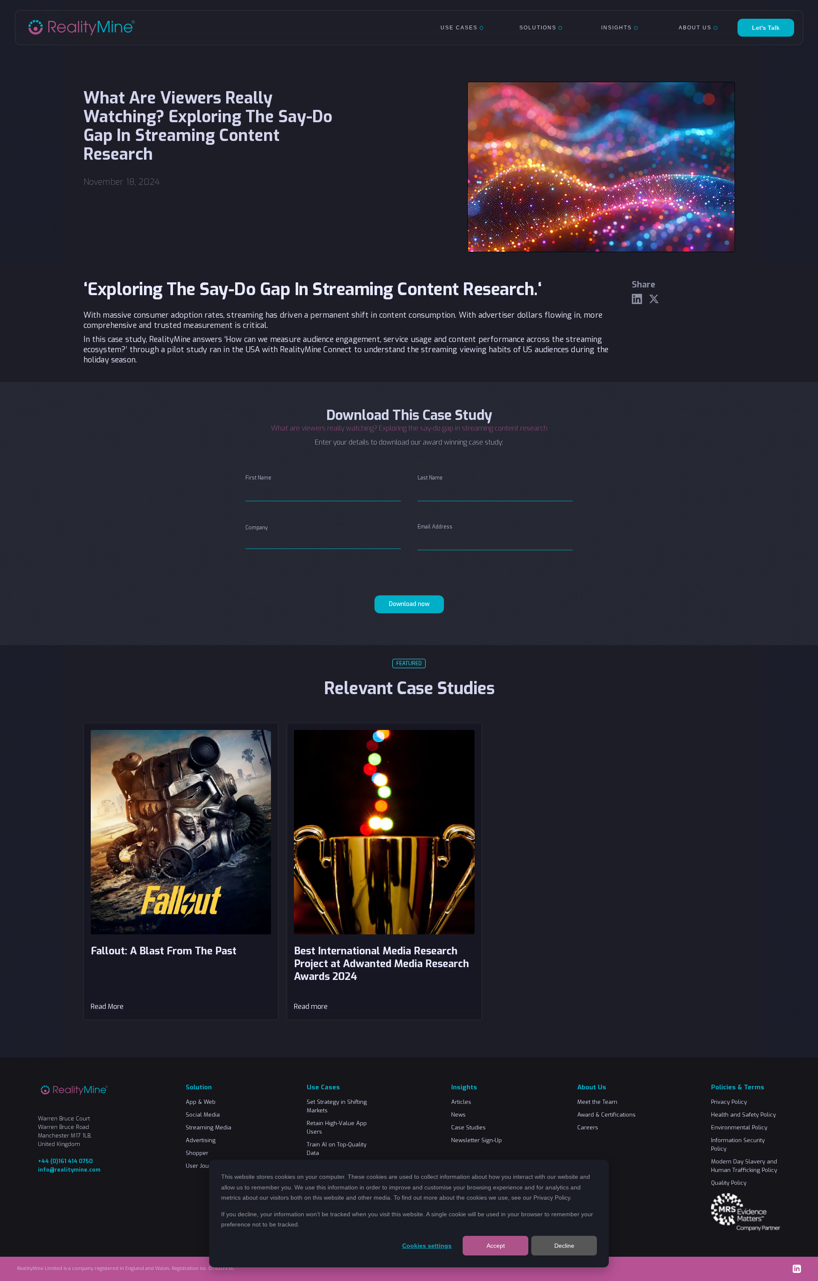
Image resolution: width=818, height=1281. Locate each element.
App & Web (201, 1102)
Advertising (201, 1140)
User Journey (203, 1165)
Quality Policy (728, 1182)
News (458, 1114)
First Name (258, 477)
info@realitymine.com (69, 1169)
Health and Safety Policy (743, 1114)
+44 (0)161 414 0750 (65, 1161)
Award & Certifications (606, 1114)
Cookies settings (427, 1245)
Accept (496, 1245)
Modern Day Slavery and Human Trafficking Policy (744, 1166)
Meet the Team (597, 1102)
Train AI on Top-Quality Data (336, 1149)
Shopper (197, 1153)
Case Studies (468, 1127)
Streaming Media (208, 1127)
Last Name (430, 477)
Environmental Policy (739, 1127)
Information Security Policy (738, 1144)
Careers (587, 1127)
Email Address (435, 526)
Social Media (203, 1114)
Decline (564, 1245)
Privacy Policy (551, 1197)
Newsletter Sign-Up (476, 1140)
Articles (461, 1102)
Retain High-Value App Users (337, 1127)
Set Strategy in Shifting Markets (337, 1106)
